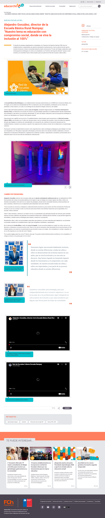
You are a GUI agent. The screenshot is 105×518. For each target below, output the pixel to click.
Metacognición (86, 34)
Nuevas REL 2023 (52, 422)
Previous (66, 187)
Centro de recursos (57, 501)
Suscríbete (97, 501)
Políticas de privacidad (79, 501)
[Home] (14, 5)
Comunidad (62, 6)
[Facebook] (42, 507)
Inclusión (24, 422)
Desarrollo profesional (35, 6)
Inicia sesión (90, 2)
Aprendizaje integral (13, 422)
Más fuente (83, 2)
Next (70, 187)
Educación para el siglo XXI (36, 422)
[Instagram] (53, 507)
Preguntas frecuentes (45, 501)
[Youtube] (48, 507)
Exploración (72, 6)
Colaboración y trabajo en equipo (90, 37)
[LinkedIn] (59, 507)
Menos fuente (81, 2)
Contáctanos (90, 501)
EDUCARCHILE (7, 12)
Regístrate (98, 2)
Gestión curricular (50, 6)
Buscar (99, 6)
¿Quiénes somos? (68, 501)
